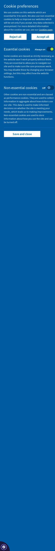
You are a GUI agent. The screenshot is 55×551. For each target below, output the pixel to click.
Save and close (22, 134)
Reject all (15, 37)
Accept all (43, 37)
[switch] (31, 49)
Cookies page (46, 29)
